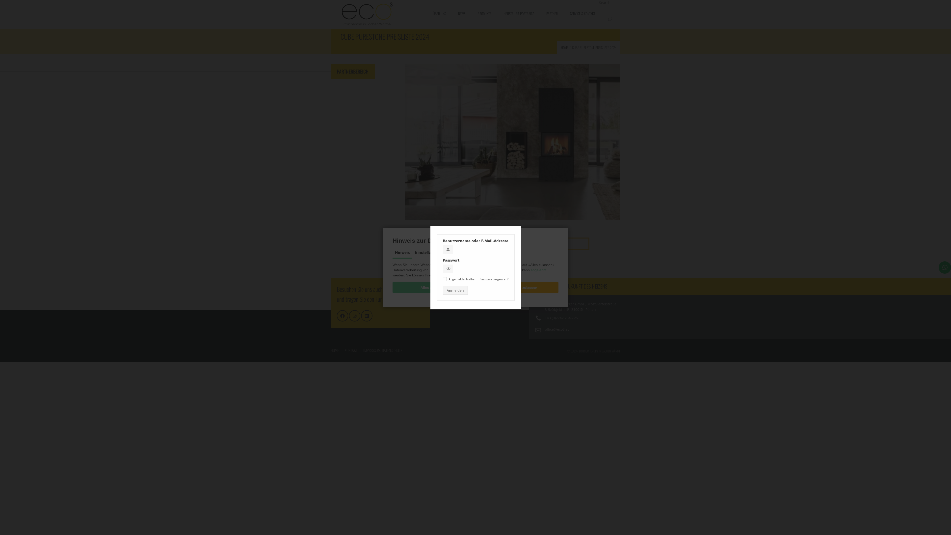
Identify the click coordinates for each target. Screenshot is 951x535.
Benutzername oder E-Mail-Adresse (475, 240)
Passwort (451, 260)
